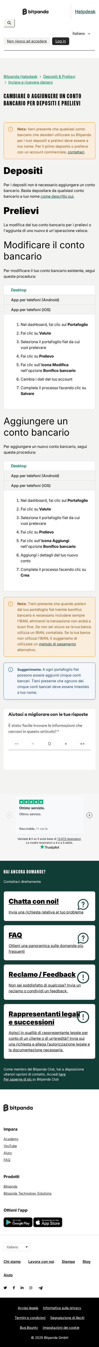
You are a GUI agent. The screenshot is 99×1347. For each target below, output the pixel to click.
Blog (86, 1261)
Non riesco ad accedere (27, 41)
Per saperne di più (18, 1079)
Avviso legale (28, 1308)
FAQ (7, 1160)
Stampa (68, 1261)
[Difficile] (33, 744)
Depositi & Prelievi (59, 76)
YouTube (10, 1146)
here (62, 1074)
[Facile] (66, 744)
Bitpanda (10, 1186)
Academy (11, 1139)
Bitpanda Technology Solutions (27, 1193)
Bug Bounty (29, 1327)
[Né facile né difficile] (49, 744)
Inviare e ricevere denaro (30, 82)
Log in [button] (61, 41)
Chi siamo (12, 1261)
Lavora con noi (41, 1261)
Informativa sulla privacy (62, 1308)
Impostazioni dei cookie (61, 1327)
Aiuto (8, 1153)
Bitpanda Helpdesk (20, 76)
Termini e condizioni (30, 1318)
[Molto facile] (82, 744)
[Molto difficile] (16, 744)
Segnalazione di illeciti (67, 1318)
